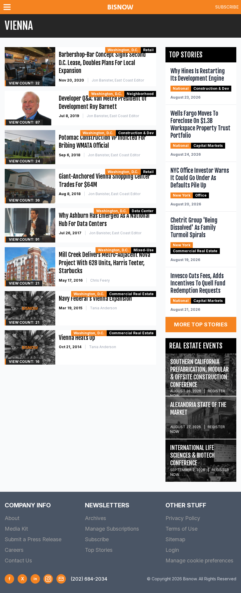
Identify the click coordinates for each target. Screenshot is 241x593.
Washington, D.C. (123, 50)
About (12, 518)
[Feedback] (61, 579)
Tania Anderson (103, 308)
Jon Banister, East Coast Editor (118, 80)
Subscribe (227, 6)
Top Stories (99, 550)
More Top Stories (200, 324)
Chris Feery (100, 280)
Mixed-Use (143, 250)
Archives (95, 518)
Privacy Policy (182, 518)
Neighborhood (140, 94)
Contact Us (18, 560)
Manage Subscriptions (112, 529)
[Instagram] (48, 579)
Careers (14, 550)
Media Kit (16, 529)
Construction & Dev (136, 133)
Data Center (143, 211)
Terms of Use (181, 529)
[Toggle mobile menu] (8, 7)
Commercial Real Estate (131, 294)
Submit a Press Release (33, 539)
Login (172, 550)
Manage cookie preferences (199, 560)
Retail (148, 50)
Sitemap (175, 539)
